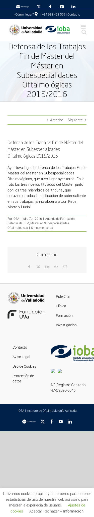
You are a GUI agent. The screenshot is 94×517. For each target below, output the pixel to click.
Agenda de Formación (60, 219)
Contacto (73, 14)
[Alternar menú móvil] (83, 26)
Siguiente (75, 120)
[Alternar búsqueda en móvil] (83, 32)
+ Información (71, 511)
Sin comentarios (42, 228)
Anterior (56, 120)
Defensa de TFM (18, 223)
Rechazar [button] (51, 511)
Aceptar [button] (35, 511)
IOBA (16, 219)
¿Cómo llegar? (24, 14)
